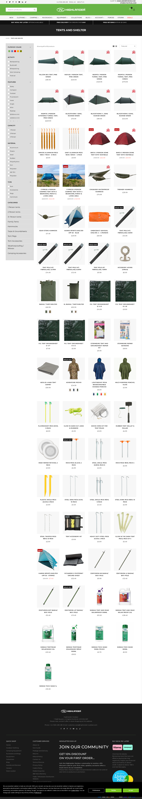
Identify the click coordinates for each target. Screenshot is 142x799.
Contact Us (36, 759)
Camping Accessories (17, 253)
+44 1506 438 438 (62, 2)
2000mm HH (14, 114)
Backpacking (14, 61)
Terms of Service (38, 762)
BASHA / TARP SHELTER (48, 304)
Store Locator (11, 771)
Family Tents (13, 222)
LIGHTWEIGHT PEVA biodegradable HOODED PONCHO (99, 385)
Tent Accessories (15, 241)
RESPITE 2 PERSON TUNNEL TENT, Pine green (125, 77)
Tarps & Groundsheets (17, 231)
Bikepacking (14, 68)
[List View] (116, 46)
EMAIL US (72, 2)
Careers (9, 768)
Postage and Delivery (40, 751)
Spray (12, 86)
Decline (113, 790)
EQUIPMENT (62, 18)
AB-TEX (12, 172)
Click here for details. (119, 754)
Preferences (96, 790)
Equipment (10, 756)
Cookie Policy (37, 768)
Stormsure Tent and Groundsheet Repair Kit (99, 346)
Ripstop (12, 111)
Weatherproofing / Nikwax (16, 247)
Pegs (11, 193)
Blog (88, 18)
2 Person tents (14, 212)
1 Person (13, 130)
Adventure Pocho (73, 382)
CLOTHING (21, 18)
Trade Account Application (42, 782)
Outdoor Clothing (12, 748)
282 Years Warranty (39, 774)
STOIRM (121, 18)
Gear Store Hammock (48, 230)
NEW (11, 18)
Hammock (13, 197)
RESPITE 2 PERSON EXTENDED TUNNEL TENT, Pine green (48, 116)
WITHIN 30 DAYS (115, 22)
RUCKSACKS (47, 18)
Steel (12, 154)
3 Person (13, 137)
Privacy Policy (37, 765)
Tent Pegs (12, 236)
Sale (91, 129)
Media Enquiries (38, 771)
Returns (35, 753)
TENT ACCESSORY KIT (74, 536)
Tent (11, 186)
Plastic (12, 151)
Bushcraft (13, 65)
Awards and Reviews (13, 765)
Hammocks (13, 226)
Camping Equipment (13, 751)
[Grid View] (113, 46)
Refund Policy (38, 756)
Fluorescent (14, 97)
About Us (36, 745)
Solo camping (15, 72)
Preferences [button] (37, 792)
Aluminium (14, 147)
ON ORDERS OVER (71, 22)
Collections (76, 18)
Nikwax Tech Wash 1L (48, 686)
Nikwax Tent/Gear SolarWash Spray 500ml (73, 649)
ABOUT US (80, 2)
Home (7, 38)
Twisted (12, 93)
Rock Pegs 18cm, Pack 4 (125, 463)
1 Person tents (14, 207)
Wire (11, 107)
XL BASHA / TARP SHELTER (74, 304)
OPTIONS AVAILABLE (27, 22)
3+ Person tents (14, 217)
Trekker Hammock (125, 189)
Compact (13, 90)
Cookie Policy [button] (75, 790)
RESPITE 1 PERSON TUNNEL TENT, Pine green (99, 77)
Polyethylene (14, 161)
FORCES (111, 18)
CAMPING (34, 18)
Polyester (13, 168)
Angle (12, 104)
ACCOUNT (99, 18)
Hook (12, 100)
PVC (11, 165)
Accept (131, 790)
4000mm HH (15, 118)
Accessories (14, 190)
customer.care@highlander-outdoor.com (82, 725)
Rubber (12, 158)
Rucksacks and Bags (13, 753)
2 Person (13, 133)
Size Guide (36, 748)
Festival (12, 75)
